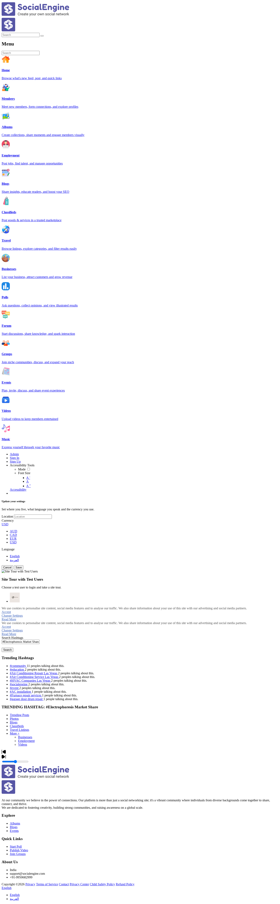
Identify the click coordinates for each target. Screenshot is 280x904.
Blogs (13, 722)
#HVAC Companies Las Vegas (30, 680)
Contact (64, 884)
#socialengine (19, 684)
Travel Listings (19, 729)
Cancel (7, 567)
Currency (8, 520)
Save (19, 567)
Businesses (25, 737)
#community (18, 666)
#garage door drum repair (26, 699)
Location (7, 516)
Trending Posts (19, 715)
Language (8, 549)
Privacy (30, 884)
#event (14, 688)
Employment (26, 741)
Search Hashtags (12, 637)
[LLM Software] (15, 597)
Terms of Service (47, 884)
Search (7, 649)
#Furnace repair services (26, 695)
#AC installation (21, 691)
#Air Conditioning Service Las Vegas (34, 677)
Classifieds (17, 726)
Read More (9, 619)
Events (14, 830)
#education (17, 669)
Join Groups (18, 854)
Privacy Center (79, 884)
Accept (6, 612)
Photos (14, 718)
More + (14, 733)
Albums (15, 823)
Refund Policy (125, 884)
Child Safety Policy (102, 884)
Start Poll (16, 846)
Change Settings (12, 615)
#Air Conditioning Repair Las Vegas (34, 673)
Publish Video (19, 850)
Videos (22, 744)
